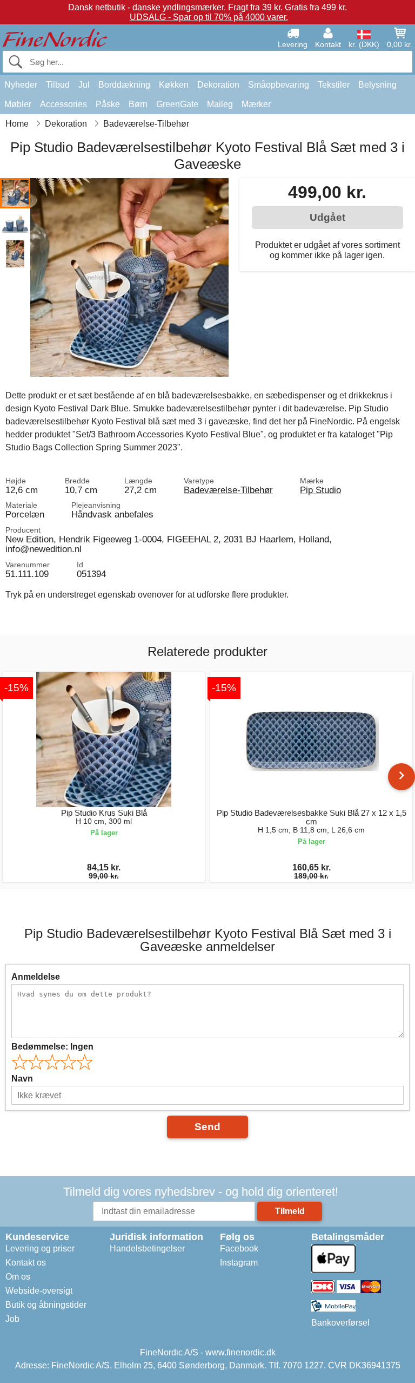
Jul (84, 84)
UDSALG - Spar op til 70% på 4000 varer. (209, 17)
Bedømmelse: (52, 1046)
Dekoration (218, 84)
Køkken (174, 84)
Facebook (239, 1248)
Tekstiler (334, 84)
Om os (17, 1276)
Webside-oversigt (38, 1290)
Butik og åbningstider (45, 1304)
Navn (22, 1078)
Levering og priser (40, 1248)
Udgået (327, 217)
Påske (108, 104)
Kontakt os (25, 1262)
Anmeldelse (35, 976)
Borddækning (124, 84)
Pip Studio (320, 489)
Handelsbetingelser (147, 1248)
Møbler (17, 104)
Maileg (220, 104)
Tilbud (58, 84)
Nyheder (20, 84)
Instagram (239, 1262)
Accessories (63, 104)
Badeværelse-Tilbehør (228, 489)
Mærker (256, 104)
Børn (138, 104)
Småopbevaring (278, 84)
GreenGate (177, 104)
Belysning (377, 84)
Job (12, 1318)
